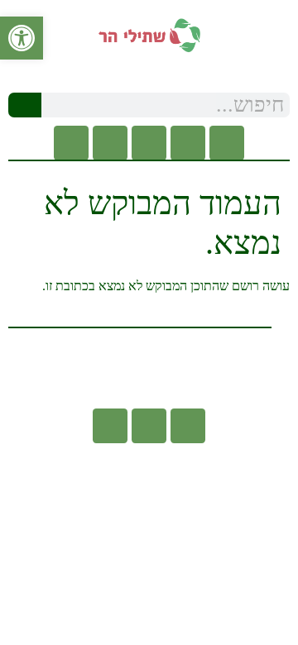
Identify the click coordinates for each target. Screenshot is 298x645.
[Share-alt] (71, 143)
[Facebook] (226, 143)
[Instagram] (149, 143)
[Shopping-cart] (110, 143)
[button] (149, 69)
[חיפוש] (24, 105)
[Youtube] (188, 143)
